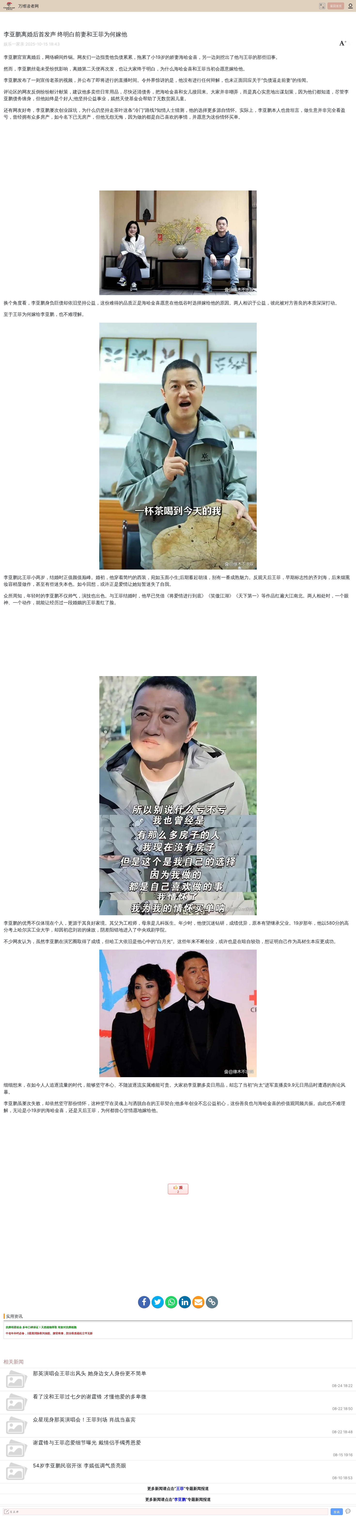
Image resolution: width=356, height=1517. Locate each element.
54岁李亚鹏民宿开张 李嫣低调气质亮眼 (79, 1466)
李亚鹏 (180, 1499)
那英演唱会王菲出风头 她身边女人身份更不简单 (90, 1373)
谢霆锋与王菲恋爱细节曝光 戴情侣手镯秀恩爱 (87, 1443)
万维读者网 (28, 5)
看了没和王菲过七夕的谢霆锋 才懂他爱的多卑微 (90, 1397)
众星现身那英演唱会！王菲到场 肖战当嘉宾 (84, 1420)
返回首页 (336, 6)
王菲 (180, 1488)
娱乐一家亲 (14, 44)
